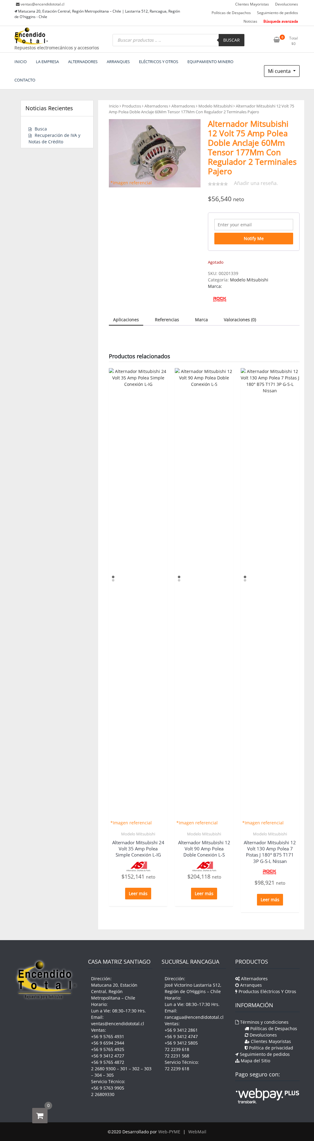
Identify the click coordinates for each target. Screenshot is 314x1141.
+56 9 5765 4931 (107, 1036)
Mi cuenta (280, 71)
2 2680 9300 (103, 1068)
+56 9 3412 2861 (181, 1030)
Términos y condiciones (264, 1022)
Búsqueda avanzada (280, 21)
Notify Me (254, 238)
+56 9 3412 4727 (107, 1056)
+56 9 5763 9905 (107, 1088)
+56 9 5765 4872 (107, 1062)
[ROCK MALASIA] (220, 300)
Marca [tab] (201, 319)
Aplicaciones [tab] (126, 319)
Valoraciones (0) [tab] (240, 319)
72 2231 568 (177, 1056)
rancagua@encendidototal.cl (194, 1017)
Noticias (250, 21)
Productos (131, 106)
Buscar (231, 40)
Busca (41, 129)
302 (136, 1068)
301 (124, 1068)
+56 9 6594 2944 (107, 1043)
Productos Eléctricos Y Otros (266, 991)
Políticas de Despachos (231, 12)
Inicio (114, 106)
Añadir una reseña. (256, 183)
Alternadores (156, 106)
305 (110, 1075)
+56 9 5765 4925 (107, 1049)
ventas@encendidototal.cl (42, 4)
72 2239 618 (177, 1049)
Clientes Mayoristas (252, 4)
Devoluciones (286, 4)
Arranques (250, 985)
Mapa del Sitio (254, 1061)
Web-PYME (169, 1132)
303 (147, 1068)
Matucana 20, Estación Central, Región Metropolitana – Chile (114, 991)
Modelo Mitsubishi (215, 106)
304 (98, 1075)
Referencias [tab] (167, 319)
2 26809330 (102, 1094)
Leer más (138, 893)
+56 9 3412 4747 (181, 1036)
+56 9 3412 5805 (181, 1043)
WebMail (197, 1132)
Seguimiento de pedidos (277, 12)
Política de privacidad (270, 1048)
